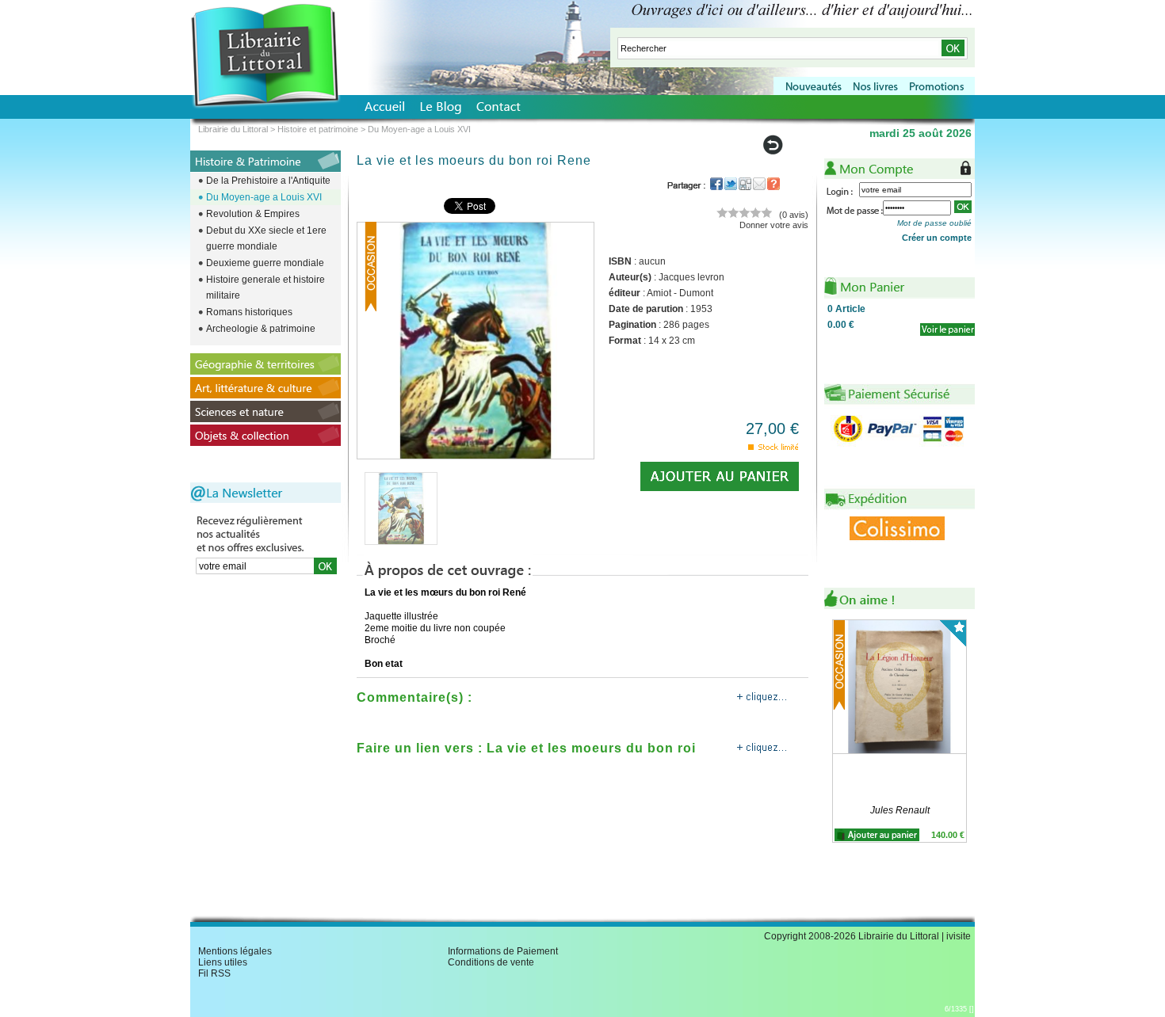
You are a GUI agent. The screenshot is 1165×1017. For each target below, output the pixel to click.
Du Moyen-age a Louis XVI (264, 197)
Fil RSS (214, 973)
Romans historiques (249, 312)
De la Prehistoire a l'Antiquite (268, 180)
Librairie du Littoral (233, 129)
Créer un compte (937, 237)
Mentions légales (235, 951)
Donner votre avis (773, 225)
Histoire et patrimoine (317, 129)
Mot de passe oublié (934, 223)
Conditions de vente (491, 962)
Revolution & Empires (253, 213)
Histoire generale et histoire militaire (265, 287)
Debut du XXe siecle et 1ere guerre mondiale (266, 238)
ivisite (958, 936)
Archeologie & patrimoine (260, 328)
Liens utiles (222, 962)
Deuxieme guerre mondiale (265, 263)
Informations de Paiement (503, 951)
